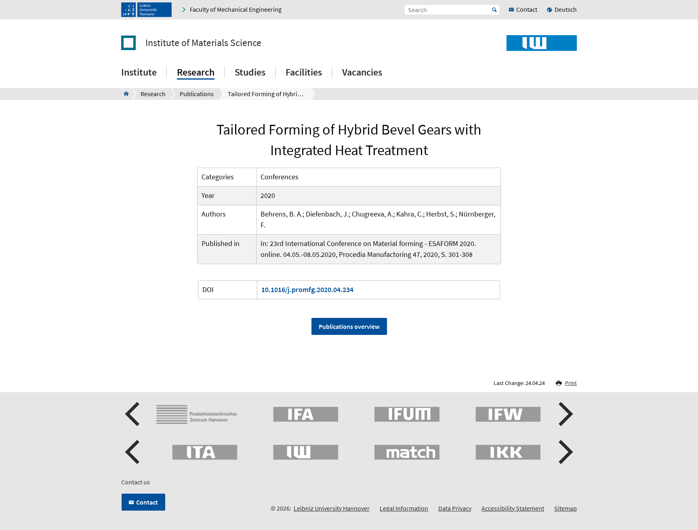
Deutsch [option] (566, 9)
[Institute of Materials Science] (123, 93)
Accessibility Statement (512, 508)
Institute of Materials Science (203, 43)
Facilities (304, 72)
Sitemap (565, 508)
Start (494, 10)
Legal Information (404, 508)
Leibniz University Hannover (332, 508)
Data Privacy (454, 508)
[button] (133, 414)
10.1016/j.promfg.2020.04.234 (307, 289)
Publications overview (349, 326)
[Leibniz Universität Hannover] (146, 9)
